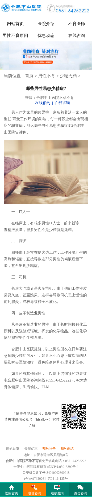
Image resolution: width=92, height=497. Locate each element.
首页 (29, 75)
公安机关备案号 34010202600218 (46, 473)
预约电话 (67, 449)
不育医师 (76, 23)
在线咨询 (76, 35)
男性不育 (46, 75)
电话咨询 (34, 493)
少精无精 (68, 75)
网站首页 (15, 23)
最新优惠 (31, 449)
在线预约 (42, 103)
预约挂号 (49, 449)
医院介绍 (46, 23)
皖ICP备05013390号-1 (63, 467)
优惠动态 (46, 35)
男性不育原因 (15, 35)
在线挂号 (57, 493)
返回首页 (11, 493)
